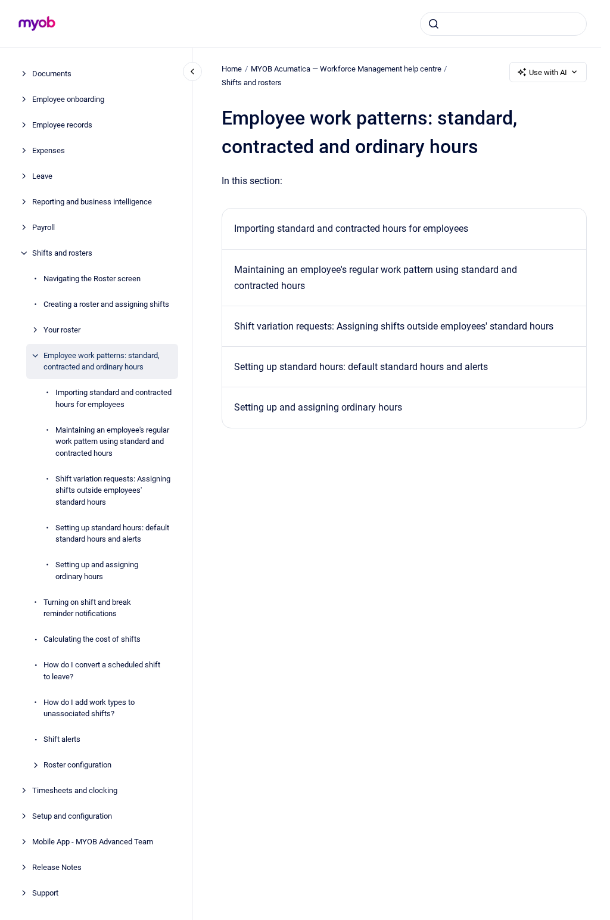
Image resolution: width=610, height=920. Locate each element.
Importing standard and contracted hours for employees (113, 398)
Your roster (61, 329)
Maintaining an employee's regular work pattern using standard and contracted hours (112, 441)
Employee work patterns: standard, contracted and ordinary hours (101, 361)
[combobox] (503, 24)
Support (45, 892)
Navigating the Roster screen (92, 278)
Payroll (43, 227)
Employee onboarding (68, 99)
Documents (51, 73)
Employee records (62, 124)
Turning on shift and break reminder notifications (87, 608)
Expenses (48, 150)
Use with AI (548, 72)
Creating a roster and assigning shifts (106, 304)
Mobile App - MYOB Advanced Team (92, 841)
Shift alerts (61, 739)
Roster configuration (77, 764)
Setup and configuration (72, 816)
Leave (42, 176)
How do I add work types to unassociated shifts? (89, 708)
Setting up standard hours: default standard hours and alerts (112, 533)
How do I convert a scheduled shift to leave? (101, 670)
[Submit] (433, 23)
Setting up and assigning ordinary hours (96, 570)
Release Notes (57, 867)
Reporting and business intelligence (92, 201)
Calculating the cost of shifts (92, 639)
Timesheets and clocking (74, 790)
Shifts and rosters (62, 252)
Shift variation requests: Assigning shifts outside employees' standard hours (112, 490)
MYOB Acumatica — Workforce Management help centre (346, 68)
